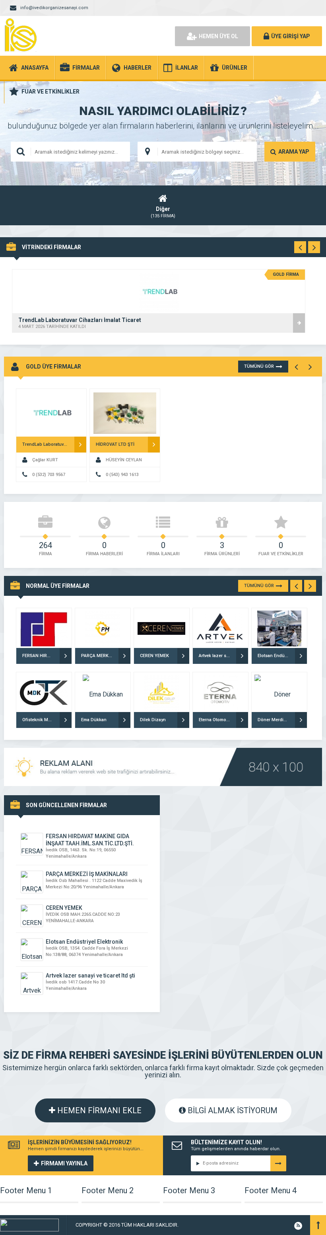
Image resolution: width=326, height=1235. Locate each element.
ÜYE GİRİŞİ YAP (290, 36)
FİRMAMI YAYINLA (64, 1163)
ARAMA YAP (293, 151)
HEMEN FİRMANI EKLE (98, 1110)
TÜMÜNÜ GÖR (259, 366)
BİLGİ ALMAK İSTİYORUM (231, 1110)
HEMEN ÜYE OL (218, 36)
